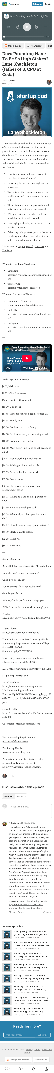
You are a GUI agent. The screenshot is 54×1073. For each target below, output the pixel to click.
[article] (27, 934)
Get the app (41, 1059)
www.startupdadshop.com (16, 752)
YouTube (7, 250)
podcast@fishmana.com (15, 741)
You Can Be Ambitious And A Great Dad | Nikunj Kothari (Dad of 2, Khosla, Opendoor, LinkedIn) (32, 944)
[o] (7, 934)
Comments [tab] (9, 796)
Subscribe (37, 4)
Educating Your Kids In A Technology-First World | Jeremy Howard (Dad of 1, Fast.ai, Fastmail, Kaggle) (28, 1010)
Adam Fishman (8, 81)
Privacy (29, 1049)
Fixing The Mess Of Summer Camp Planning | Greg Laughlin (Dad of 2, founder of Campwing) (32, 977)
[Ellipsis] (50, 823)
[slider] (24, 36)
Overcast (39, 246)
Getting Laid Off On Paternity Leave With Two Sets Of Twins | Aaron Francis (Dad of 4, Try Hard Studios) (32, 999)
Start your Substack (19, 1059)
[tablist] (14, 796)
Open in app (14, 45)
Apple (21, 246)
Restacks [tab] (21, 796)
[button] (8, 27)
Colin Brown (15, 823)
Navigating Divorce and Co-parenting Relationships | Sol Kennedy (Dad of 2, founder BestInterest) (30, 933)
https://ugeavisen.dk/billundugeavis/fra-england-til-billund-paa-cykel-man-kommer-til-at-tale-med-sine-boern (29, 904)
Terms (37, 1049)
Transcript (36, 45)
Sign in (48, 4)
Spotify (29, 246)
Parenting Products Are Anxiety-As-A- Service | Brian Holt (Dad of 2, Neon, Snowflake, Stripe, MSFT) (32, 955)
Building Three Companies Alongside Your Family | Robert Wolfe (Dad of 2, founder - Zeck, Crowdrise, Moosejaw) (32, 966)
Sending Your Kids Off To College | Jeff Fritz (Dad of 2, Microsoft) (30, 988)
